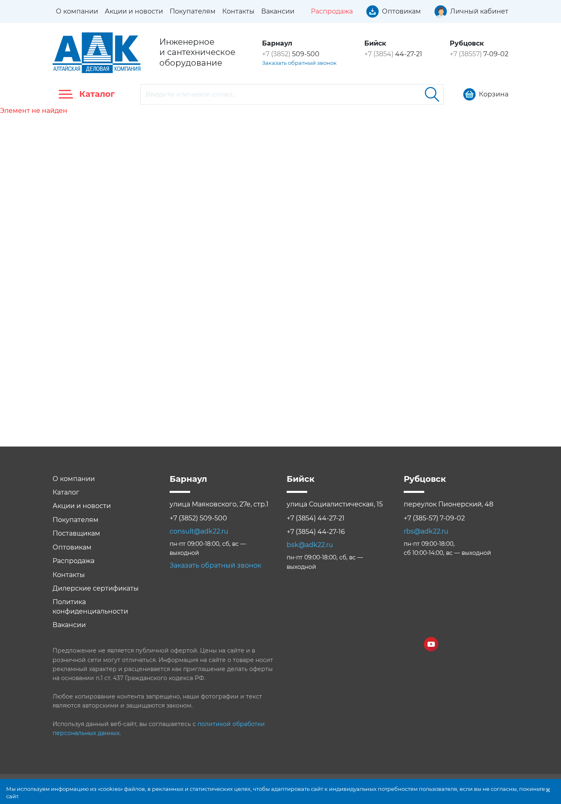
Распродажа (73, 561)
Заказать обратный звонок (299, 63)
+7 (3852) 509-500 (198, 518)
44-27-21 (393, 54)
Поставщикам (76, 533)
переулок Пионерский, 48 (448, 504)
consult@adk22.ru (199, 531)
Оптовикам (72, 547)
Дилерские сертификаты (96, 588)
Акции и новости (134, 11)
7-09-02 (479, 54)
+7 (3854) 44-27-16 (316, 532)
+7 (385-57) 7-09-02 (434, 518)
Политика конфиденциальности (90, 606)
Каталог (66, 492)
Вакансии (277, 11)
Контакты (238, 11)
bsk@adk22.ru (310, 545)
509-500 (291, 54)
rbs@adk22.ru (426, 531)
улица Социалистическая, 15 (335, 504)
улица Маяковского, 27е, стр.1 (219, 504)
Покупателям (193, 11)
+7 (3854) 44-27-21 (316, 518)
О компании (77, 11)
